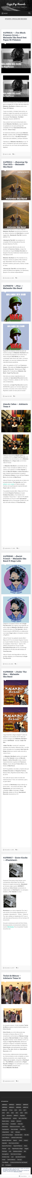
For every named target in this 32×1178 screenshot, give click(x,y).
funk (23, 1126)
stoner (3, 1159)
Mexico (15, 1140)
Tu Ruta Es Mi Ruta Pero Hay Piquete (18, 1162)
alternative (9, 1115)
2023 (21, 1112)
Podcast (4, 1148)
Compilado (13, 1123)
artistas (15, 1118)
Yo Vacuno (8, 1165)
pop (9, 1148)
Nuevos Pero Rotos (6, 1145)
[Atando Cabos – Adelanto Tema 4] (16, 421)
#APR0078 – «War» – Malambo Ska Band (13, 287)
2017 (25, 1110)
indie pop (17, 1132)
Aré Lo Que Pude (22, 1118)
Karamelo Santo (18, 1134)
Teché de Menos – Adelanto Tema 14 (12, 976)
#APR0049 (25, 1104)
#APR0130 (4, 1110)
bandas (13, 1121)
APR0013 (16, 1115)
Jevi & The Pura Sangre (7, 1134)
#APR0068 (4, 1107)
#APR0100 (25, 1107)
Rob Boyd (4, 1151)
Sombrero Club (5, 1157)
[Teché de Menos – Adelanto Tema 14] (16, 993)
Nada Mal (4, 1143)
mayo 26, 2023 (8, 396)
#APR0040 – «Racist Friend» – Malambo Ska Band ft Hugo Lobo (14, 558)
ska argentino (5, 1154)
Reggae (26, 1148)
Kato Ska (27, 1134)
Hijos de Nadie (14, 1129)
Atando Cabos (5, 1121)
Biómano (19, 1121)
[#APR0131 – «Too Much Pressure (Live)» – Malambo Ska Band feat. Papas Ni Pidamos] (16, 58)
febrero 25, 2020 (9, 664)
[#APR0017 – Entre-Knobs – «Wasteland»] (16, 870)
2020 (12, 1112)
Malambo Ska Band (6, 1140)
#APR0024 (18, 1104)
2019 (8, 1112)
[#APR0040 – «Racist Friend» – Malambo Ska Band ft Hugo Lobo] (16, 579)
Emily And (20, 1123)
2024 (26, 1112)
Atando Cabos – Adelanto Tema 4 (15, 405)
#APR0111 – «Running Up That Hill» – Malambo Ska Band (15, 164)
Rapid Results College (17, 1148)
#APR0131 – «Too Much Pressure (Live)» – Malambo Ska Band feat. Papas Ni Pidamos (15, 36)
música (26, 1140)
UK (2, 1165)
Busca (29, 13)
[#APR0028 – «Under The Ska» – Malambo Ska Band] (16, 692)
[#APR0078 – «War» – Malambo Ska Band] (16, 307)
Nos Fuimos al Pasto (14, 1143)
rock (10, 1151)
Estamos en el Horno (15, 1126)
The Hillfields (5, 1162)
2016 (20, 1110)
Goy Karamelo (5, 1129)
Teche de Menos (11, 1159)
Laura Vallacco (5, 1137)
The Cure (19, 1159)
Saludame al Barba (17, 1151)
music (20, 1140)
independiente (5, 1132)
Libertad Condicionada (16, 1137)
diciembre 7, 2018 (9, 849)
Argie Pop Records (16, 4)
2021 (17, 1112)
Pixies (25, 1145)
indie (12, 1132)
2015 (16, 1110)
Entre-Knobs (5, 1126)
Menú (6, 13)
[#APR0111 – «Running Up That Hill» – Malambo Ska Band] (16, 185)
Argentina (22, 1115)
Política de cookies (17, 1171)
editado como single (8, 484)
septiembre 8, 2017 (9, 1081)
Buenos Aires (5, 1123)
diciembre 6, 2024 (9, 278)
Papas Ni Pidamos (18, 1145)
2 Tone (10, 1110)
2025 (3, 1115)
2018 (3, 1112)
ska (25, 1151)
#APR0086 (18, 1107)
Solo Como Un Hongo (16, 1154)
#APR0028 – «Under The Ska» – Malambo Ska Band (15, 674)
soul (12, 1157)
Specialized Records (20, 1157)
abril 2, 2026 (8, 154)
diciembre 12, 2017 (9, 967)
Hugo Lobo (22, 1129)
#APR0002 (4, 1104)
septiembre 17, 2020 (10, 548)
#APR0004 (11, 1104)
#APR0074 (11, 1107)
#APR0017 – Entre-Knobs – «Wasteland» (15, 858)
